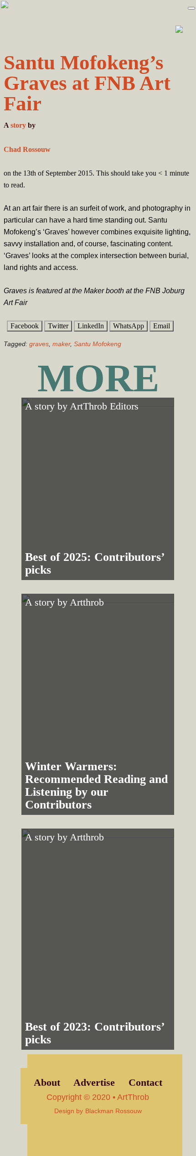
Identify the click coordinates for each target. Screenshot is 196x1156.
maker (61, 343)
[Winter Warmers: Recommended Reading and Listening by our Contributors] (97, 704)
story (18, 125)
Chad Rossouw (27, 149)
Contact (145, 1082)
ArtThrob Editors (104, 406)
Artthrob (87, 602)
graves (39, 343)
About (47, 1082)
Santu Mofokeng (97, 343)
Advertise (94, 1082)
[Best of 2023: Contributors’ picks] (97, 939)
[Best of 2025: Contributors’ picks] (97, 489)
